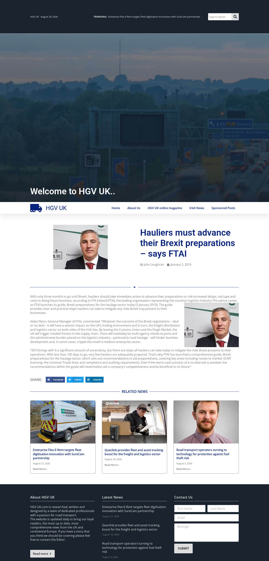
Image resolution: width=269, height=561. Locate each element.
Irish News (196, 208)
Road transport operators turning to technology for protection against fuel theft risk (202, 454)
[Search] (235, 16)
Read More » (40, 469)
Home (116, 208)
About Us (133, 208)
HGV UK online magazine (165, 208)
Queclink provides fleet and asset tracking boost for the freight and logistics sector (134, 452)
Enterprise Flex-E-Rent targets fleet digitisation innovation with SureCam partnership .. (148, 16)
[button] (55, 380)
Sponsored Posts (223, 208)
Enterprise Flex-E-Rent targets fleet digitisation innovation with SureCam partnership (58, 454)
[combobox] (220, 16)
